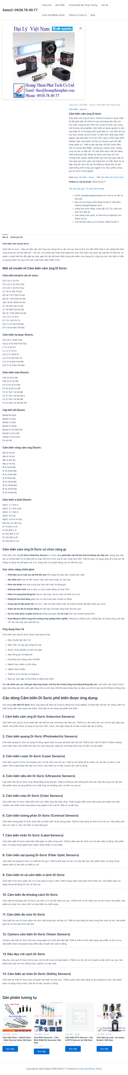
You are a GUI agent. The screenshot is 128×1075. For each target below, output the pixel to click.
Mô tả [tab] (5, 237)
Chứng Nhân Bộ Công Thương (83, 5)
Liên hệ (104, 5)
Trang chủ (46, 5)
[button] (80, 28)
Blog (93, 15)
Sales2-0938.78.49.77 (20, 10)
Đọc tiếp (10, 1049)
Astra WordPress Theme (90, 1068)
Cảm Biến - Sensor (87, 105)
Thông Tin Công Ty (78, 15)
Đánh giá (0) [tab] (17, 237)
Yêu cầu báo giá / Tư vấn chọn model (86, 188)
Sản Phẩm (60, 5)
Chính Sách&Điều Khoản (53, 15)
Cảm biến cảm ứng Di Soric (112, 177)
